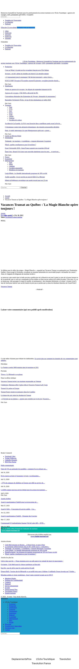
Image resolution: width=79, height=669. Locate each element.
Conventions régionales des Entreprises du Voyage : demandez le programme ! (30, 96)
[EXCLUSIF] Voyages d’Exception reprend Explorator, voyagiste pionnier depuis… (32, 81)
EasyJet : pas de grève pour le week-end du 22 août (17, 568)
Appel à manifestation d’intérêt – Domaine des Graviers (19, 516)
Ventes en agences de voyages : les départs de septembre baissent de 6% (28, 89)
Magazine (8, 624)
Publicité (8, 24)
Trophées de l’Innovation (13, 20)
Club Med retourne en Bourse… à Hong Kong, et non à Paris (25, 545)
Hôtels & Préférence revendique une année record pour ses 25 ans (26, 180)
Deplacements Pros (11, 589)
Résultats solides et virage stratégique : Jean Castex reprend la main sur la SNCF (27, 575)
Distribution (9, 86)
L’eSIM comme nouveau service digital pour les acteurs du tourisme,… (24, 490)
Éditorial (12, 615)
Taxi (10, 111)
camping (12, 166)
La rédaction (9, 22)
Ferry (11, 113)
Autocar (11, 118)
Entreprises (12, 613)
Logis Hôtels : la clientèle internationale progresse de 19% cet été (26, 173)
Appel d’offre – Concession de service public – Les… (18, 509)
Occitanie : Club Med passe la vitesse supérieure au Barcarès (20, 564)
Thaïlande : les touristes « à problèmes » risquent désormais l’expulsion (28, 141)
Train (10, 114)
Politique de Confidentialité (14, 580)
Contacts (8, 582)
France (7, 157)
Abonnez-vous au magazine (26, 27)
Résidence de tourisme (16, 170)
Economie (12, 604)
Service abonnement (11, 586)
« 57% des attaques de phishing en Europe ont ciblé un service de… (23, 483)
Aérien (11, 116)
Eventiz (7, 588)
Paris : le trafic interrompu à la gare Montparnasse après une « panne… (28, 130)
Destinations (9, 138)
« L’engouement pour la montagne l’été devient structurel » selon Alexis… (29, 77)
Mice (10, 620)
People (11, 622)
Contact (7, 630)
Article (3, 213)
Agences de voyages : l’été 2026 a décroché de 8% (21, 93)
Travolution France (11, 591)
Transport (8, 105)
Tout (10, 107)
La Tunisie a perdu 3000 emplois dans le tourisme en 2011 (20, 367)
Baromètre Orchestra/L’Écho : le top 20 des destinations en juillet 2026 (28, 100)
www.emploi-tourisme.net (11, 530)
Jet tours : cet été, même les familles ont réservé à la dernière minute (27, 74)
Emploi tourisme (10, 593)
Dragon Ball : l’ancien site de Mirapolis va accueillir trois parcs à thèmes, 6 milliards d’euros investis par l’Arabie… (38, 571)
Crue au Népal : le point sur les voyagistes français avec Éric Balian (27, 70)
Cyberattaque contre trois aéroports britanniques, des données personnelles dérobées (32, 127)
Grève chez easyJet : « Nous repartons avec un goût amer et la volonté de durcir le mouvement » (32, 561)
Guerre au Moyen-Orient (13, 136)
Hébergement (9, 161)
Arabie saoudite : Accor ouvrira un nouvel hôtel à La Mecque (25, 177)
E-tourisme (8, 159)
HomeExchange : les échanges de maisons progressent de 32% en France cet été (31, 552)
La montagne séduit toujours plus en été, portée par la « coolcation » (27, 547)
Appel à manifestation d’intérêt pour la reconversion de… (19, 502)
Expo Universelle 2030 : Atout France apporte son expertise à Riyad (27, 148)
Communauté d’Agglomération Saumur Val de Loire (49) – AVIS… (23, 523)
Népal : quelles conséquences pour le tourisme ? (20, 145)
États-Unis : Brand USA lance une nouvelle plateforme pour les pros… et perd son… (32, 152)
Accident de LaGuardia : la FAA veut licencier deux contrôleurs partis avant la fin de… (33, 123)
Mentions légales (10, 578)
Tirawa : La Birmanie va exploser (12, 374)
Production (8, 67)
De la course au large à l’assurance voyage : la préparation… (20, 476)
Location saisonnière (15, 168)
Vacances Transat (6, 286)
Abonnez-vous (10, 628)
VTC (10, 109)
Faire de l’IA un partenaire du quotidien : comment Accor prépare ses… (24, 469)
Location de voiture (15, 120)
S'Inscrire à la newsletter (9, 27)
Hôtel (11, 164)
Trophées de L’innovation (13, 626)
